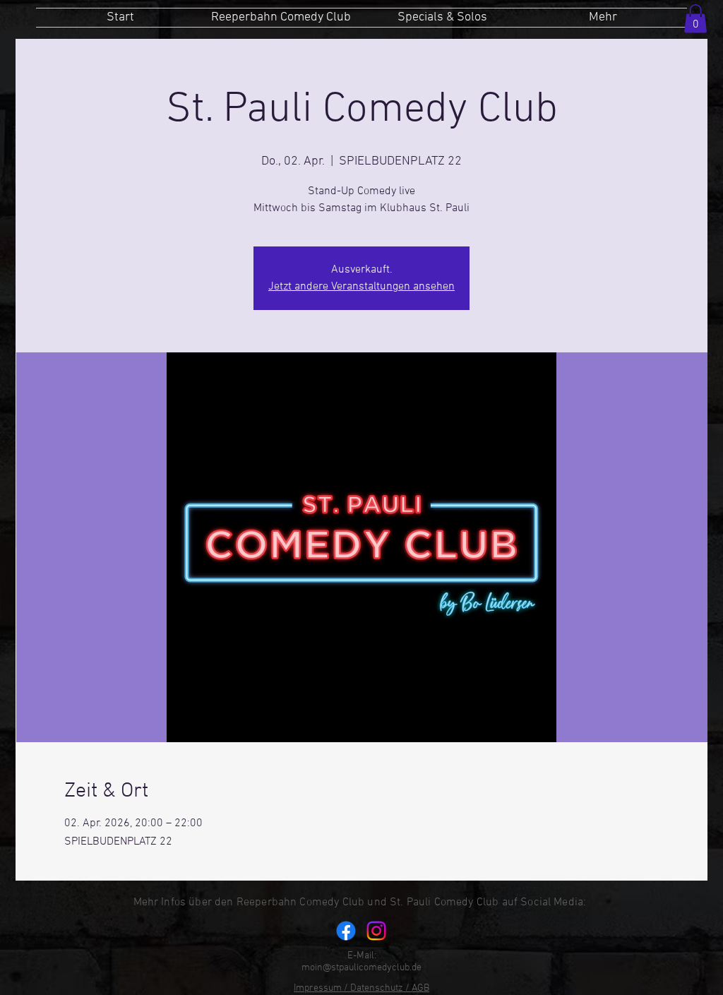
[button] (695, 18)
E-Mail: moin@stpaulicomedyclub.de (361, 962)
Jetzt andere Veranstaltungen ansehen (361, 287)
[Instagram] (376, 930)
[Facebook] (346, 930)
